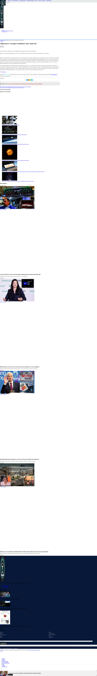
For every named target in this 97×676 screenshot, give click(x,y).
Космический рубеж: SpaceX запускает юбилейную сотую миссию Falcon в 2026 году (13, 608)
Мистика (9, 0)
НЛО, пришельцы (15, 0)
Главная (1, 40)
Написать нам (16, 648)
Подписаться (3, 643)
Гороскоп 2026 (48, 0)
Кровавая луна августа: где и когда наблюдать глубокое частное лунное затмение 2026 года (14, 626)
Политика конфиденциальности (8, 648)
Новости (5, 0)
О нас (1, 648)
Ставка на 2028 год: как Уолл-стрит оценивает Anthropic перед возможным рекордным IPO (20, 274)
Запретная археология (30, 0)
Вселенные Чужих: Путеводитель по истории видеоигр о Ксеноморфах (14, 134)
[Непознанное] (2, 28)
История (43, 0)
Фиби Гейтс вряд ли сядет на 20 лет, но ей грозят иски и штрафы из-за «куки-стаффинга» (19, 366)
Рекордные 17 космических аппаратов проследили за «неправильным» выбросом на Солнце (18, 181)
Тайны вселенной (22, 0)
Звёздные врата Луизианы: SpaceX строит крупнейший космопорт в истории (15, 144)
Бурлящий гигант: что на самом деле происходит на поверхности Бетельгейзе (15, 160)
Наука (36, 0)
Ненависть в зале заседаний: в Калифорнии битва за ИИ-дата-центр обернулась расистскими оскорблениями (24, 551)
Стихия (39, 0)
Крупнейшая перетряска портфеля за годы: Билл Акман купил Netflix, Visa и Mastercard (19, 459)
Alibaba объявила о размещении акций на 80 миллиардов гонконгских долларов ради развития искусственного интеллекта (23, 171)
